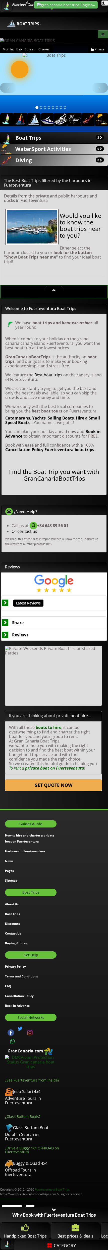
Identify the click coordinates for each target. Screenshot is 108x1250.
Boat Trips (57, 137)
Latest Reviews (28, 603)
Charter (43, 49)
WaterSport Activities (57, 148)
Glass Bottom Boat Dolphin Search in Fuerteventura (26, 1133)
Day (19, 49)
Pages (9, 871)
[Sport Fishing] (74, 119)
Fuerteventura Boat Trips (52, 1189)
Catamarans (17, 418)
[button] (8, 88)
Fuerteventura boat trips (69, 449)
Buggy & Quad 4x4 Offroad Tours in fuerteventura (26, 1168)
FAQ (8, 986)
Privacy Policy (15, 966)
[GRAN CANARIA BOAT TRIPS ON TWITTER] (20, 1029)
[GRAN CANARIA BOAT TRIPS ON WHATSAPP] (13, 1041)
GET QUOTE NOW (53, 785)
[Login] (104, 3)
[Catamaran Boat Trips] (20, 119)
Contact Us (13, 933)
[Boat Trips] (7, 119)
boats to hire (48, 727)
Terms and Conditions (21, 976)
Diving (57, 160)
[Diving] (88, 119)
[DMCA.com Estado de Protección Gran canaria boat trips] (31, 1061)
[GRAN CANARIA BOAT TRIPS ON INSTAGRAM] (30, 1032)
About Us (12, 904)
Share (18, 622)
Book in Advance (17, 1006)
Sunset (29, 49)
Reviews (20, 635)
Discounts (12, 924)
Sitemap (11, 880)
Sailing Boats (61, 418)
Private (99, 49)
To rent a (46, 768)
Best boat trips (48, 375)
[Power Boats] (47, 119)
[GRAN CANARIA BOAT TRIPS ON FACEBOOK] (11, 1032)
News (9, 861)
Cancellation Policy (24, 449)
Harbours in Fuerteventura (25, 851)
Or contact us (24, 531)
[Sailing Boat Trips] (34, 119)
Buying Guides (16, 943)
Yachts (39, 418)
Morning (8, 49)
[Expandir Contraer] (54, 290)
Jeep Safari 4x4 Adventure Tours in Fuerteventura (23, 1097)
